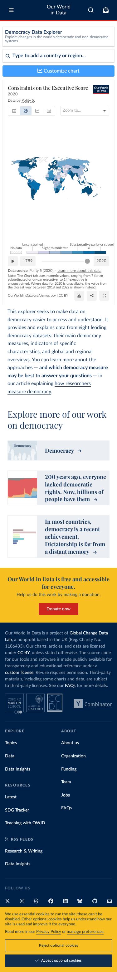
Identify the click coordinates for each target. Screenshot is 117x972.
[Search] (91, 10)
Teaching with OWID (25, 823)
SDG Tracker (17, 810)
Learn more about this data (79, 270)
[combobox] (91, 10)
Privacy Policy (48, 932)
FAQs (70, 686)
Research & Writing (23, 851)
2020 (101, 261)
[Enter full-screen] (104, 296)
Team (66, 782)
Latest (11, 797)
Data (9, 756)
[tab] (14, 110)
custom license (19, 672)
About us (70, 743)
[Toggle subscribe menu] (106, 10)
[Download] (79, 296)
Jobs (65, 795)
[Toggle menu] (11, 10)
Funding (68, 769)
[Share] (92, 296)
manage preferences (85, 932)
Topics (11, 743)
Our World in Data (59, 9)
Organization (73, 756)
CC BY (63, 295)
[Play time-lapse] (13, 261)
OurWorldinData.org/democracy (32, 295)
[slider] (87, 261)
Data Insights (17, 769)
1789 (28, 261)
